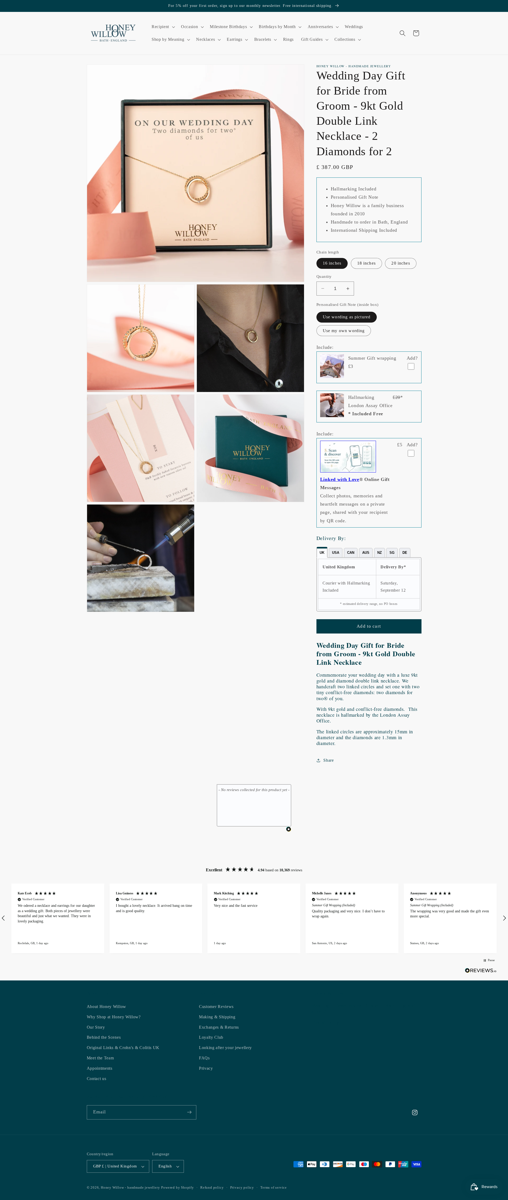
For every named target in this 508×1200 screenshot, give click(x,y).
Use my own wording (344, 330)
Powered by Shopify (177, 1187)
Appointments (99, 1068)
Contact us (96, 1078)
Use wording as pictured (346, 317)
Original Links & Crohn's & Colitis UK (123, 1047)
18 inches (366, 263)
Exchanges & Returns (219, 1027)
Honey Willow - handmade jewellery (130, 1187)
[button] (162, 26)
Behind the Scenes (104, 1037)
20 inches (400, 263)
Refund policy (212, 1187)
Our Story (96, 1027)
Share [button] (328, 760)
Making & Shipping (217, 1017)
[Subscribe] (189, 1112)
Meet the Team (100, 1058)
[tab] (322, 552)
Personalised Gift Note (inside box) (347, 304)
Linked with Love (339, 479)
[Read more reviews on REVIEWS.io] (481, 971)
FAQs (204, 1058)
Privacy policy (242, 1187)
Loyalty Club (211, 1037)
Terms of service (273, 1187)
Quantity (324, 276)
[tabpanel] (368, 584)
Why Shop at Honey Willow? (114, 1017)
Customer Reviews (216, 1006)
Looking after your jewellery (225, 1047)
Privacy (206, 1068)
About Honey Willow (106, 1006)
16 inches (332, 263)
